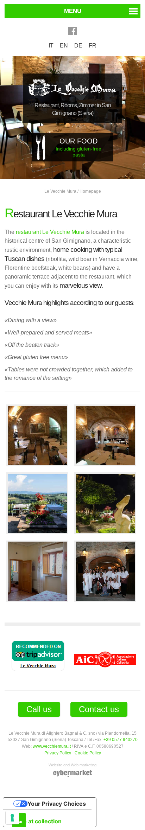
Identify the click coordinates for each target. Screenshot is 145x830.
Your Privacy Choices (56, 803)
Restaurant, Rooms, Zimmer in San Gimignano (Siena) (72, 109)
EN (64, 46)
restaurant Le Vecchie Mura (50, 232)
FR (92, 46)
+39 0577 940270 (120, 739)
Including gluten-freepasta (78, 147)
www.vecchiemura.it (52, 746)
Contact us (99, 709)
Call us (39, 709)
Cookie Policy (88, 753)
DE (78, 46)
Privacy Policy (57, 753)
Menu (72, 11)
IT (51, 46)
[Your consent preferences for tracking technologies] (12, 817)
